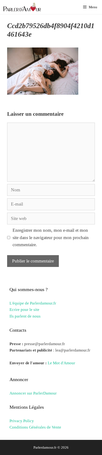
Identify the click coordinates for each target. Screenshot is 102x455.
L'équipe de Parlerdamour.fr (32, 303)
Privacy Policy (21, 421)
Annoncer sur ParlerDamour (33, 393)
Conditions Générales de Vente (35, 427)
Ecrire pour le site (24, 309)
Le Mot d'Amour (61, 363)
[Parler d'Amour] (22, 7)
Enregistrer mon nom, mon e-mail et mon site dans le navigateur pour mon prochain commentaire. (51, 237)
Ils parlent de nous (25, 316)
